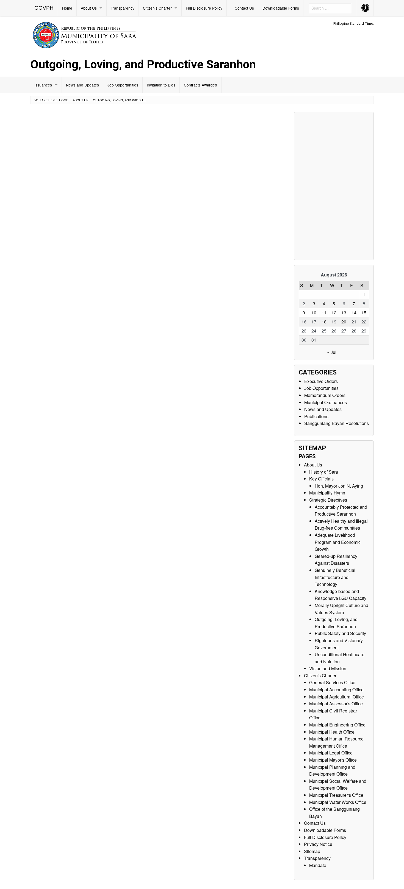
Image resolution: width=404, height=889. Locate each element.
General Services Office (332, 682)
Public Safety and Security (340, 633)
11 (324, 312)
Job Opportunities (122, 85)
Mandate (317, 865)
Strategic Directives (328, 500)
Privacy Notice (318, 844)
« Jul (331, 352)
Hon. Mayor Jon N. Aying (339, 486)
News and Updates (82, 85)
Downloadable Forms (280, 8)
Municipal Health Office (332, 732)
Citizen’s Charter (157, 8)
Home (67, 8)
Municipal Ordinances (325, 402)
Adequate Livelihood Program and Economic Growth (338, 542)
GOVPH (44, 8)
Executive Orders (321, 381)
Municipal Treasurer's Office (336, 795)
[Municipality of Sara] (92, 34)
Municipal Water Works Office (337, 802)
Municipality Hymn (327, 493)
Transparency (122, 8)
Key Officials (321, 479)
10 (313, 312)
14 (354, 312)
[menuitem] (44, 8)
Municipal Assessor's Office (336, 703)
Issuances (43, 85)
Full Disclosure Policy (204, 8)
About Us (89, 8)
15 (363, 312)
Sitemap (312, 851)
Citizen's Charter (320, 675)
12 (333, 312)
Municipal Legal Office (331, 753)
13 (343, 312)
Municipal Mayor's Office (333, 760)
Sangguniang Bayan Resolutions (336, 423)
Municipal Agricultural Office (336, 697)
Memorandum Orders (324, 395)
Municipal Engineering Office (337, 725)
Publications (316, 416)
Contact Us (244, 8)
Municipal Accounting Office (336, 689)
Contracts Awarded (200, 85)
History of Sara (323, 472)
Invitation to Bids (161, 85)
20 (343, 321)
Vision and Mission (327, 668)
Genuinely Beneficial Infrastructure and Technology (335, 577)
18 (324, 321)
